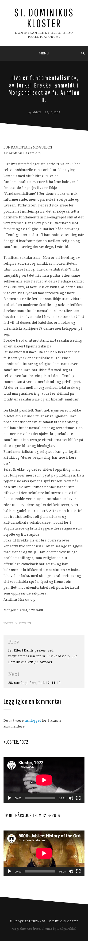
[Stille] (71, 798)
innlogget (33, 720)
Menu (44, 53)
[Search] (83, 53)
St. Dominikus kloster (44, 17)
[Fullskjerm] (78, 798)
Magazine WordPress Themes (31, 928)
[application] (44, 780)
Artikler (25, 623)
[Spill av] (9, 798)
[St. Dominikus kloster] (5, 53)
